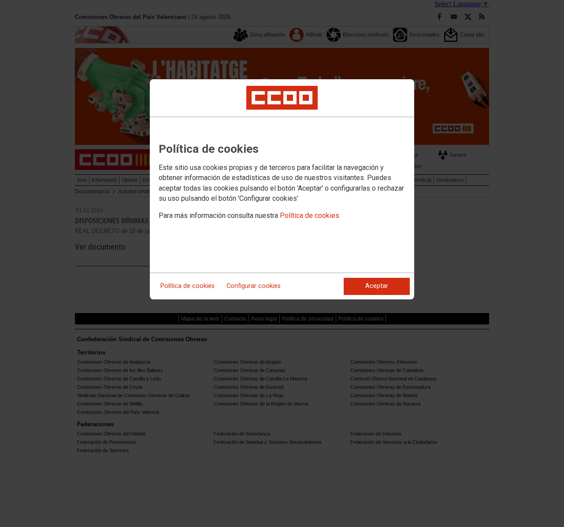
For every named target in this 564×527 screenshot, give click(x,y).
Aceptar (376, 286)
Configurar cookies (253, 286)
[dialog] (282, 189)
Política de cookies (309, 215)
